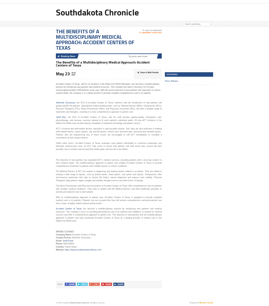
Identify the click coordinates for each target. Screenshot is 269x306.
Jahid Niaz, (61, 117)
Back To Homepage (153, 30)
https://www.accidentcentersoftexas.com (83, 250)
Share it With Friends (149, 72)
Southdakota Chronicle (97, 12)
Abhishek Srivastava (65, 102)
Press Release (171, 81)
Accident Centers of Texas (69, 208)
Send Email (68, 241)
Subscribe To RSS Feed (152, 32)
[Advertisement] (176, 11)
